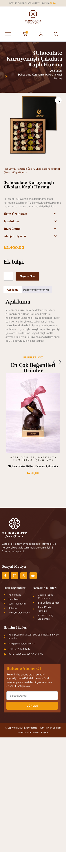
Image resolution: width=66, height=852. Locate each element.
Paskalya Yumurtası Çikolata (35, 458)
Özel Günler (22, 457)
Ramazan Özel (24, 168)
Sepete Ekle (27, 276)
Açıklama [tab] (12, 289)
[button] (58, 100)
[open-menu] (7, 34)
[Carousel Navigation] (33, 362)
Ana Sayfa (9, 168)
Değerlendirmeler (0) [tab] (36, 289)
